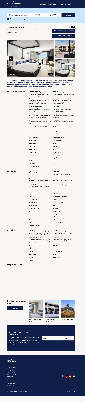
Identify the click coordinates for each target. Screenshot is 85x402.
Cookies (9, 381)
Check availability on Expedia (63, 36)
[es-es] (70, 376)
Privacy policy (11, 379)
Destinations (42, 4)
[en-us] (73, 376)
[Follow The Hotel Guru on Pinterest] (74, 391)
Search (68, 15)
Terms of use (11, 383)
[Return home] (14, 4)
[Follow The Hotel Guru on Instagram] (72, 391)
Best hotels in (52, 4)
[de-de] (66, 376)
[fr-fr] (63, 376)
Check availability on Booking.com (63, 31)
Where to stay (62, 4)
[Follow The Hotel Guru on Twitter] (67, 391)
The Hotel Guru (12, 367)
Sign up (67, 338)
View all (15, 308)
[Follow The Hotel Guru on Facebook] (69, 391)
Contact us (10, 385)
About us (10, 377)
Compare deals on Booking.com (19, 19)
